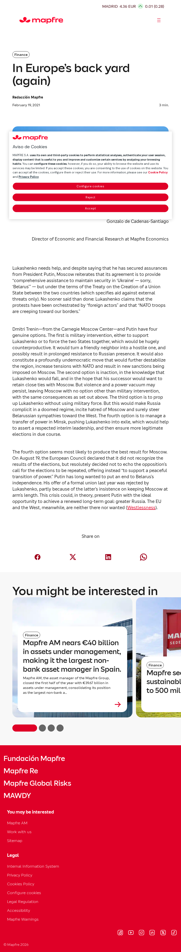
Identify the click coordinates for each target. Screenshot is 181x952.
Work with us (19, 831)
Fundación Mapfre (34, 758)
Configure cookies (90, 186)
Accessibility (18, 910)
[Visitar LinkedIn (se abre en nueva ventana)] (152, 933)
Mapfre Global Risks (37, 783)
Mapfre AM (17, 822)
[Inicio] (21, 20)
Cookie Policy (158, 172)
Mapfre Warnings (23, 919)
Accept (90, 208)
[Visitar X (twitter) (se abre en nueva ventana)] (163, 933)
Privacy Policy (19, 875)
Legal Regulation (22, 901)
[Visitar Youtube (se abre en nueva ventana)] (130, 933)
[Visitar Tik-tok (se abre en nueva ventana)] (173, 933)
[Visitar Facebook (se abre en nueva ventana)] (120, 933)
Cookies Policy (20, 883)
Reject (90, 197)
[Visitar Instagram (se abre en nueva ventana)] (141, 933)
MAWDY (17, 795)
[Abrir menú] (159, 20)
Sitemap (14, 840)
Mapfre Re (21, 770)
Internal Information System (33, 866)
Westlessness (141, 507)
